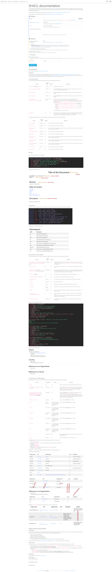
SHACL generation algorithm (43, 540)
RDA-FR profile (67, 12)
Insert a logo (32, 44)
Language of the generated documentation (33, 42)
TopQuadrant (72, 570)
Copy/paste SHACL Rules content (35, 29)
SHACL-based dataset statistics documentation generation (53, 14)
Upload (31, 18)
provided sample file (43, 555)
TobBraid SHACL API (67, 570)
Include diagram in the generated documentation (37, 48)
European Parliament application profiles (57, 12)
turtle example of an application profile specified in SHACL (68, 74)
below (38, 10)
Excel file (34, 75)
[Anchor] (27, 16)
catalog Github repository (58, 23)
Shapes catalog (36, 22)
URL (30, 25)
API (27, 1)
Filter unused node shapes (34, 57)
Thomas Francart (43, 570)
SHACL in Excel (73, 20)
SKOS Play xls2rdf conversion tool (57, 75)
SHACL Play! (4, 1)
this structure (53, 540)
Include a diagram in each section (35, 51)
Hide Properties (32, 54)
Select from (34, 22)
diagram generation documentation (64, 114)
